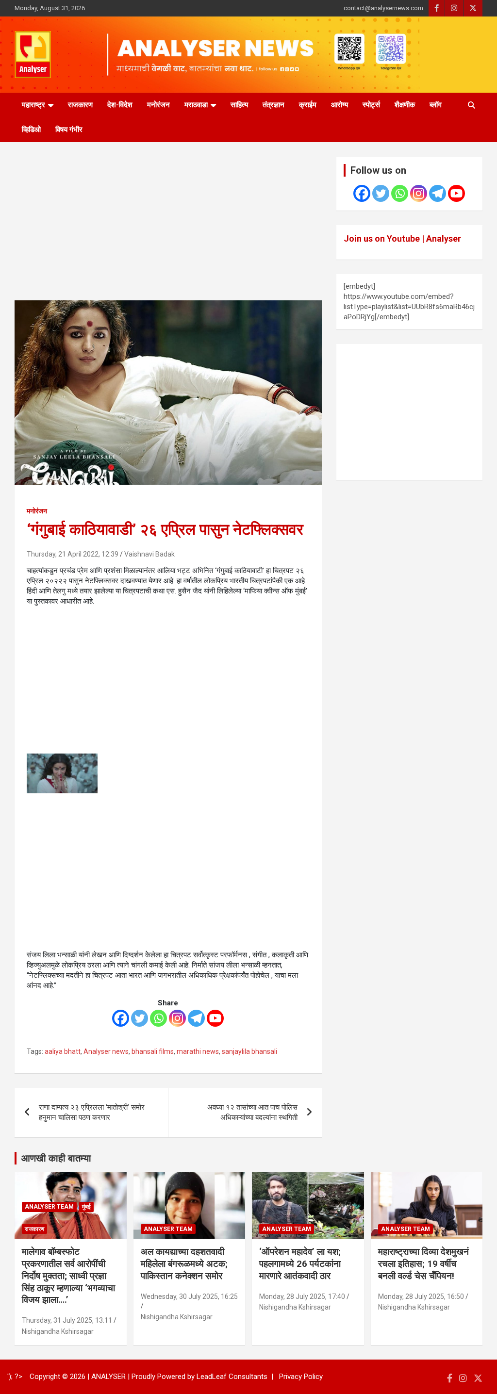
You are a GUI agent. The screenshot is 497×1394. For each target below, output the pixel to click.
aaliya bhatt (63, 1051)
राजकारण (80, 104)
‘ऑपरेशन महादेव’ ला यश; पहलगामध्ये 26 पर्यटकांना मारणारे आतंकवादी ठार (300, 1263)
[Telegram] (196, 1018)
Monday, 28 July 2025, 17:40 (302, 1296)
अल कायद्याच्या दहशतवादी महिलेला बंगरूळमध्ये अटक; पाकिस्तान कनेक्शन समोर (184, 1263)
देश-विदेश (120, 104)
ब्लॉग (436, 104)
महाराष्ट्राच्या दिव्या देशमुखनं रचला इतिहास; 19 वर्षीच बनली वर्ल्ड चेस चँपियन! (423, 1263)
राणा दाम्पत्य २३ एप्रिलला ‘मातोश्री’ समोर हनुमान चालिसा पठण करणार (92, 1112)
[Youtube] (215, 1018)
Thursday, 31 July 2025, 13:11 (67, 1320)
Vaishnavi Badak (149, 554)
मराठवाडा (196, 104)
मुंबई (86, 1206)
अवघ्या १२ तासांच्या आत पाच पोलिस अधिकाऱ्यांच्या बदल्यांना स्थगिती (252, 1112)
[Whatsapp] (158, 1018)
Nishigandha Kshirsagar (58, 1331)
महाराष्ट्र (33, 104)
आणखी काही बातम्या (56, 1158)
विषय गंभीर (69, 129)
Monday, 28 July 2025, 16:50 (421, 1296)
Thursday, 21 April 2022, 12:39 (72, 554)
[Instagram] (177, 1018)
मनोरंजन (158, 104)
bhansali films (153, 1051)
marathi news (198, 1051)
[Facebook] (120, 1018)
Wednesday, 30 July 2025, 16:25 (189, 1296)
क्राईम (307, 104)
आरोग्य (339, 104)
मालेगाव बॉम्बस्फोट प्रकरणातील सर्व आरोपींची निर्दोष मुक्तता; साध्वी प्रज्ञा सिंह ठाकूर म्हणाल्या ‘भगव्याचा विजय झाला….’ (68, 1275)
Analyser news (106, 1051)
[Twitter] (139, 1018)
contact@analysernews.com (383, 8)
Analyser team (49, 1206)
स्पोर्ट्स (371, 104)
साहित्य (239, 104)
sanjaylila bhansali (249, 1051)
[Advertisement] (168, 228)
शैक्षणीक (405, 104)
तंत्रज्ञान (273, 104)
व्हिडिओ (31, 129)
